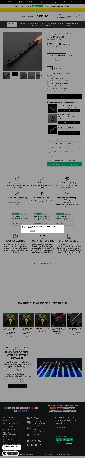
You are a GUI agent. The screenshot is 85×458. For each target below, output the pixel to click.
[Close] (62, 226)
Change (32, 230)
